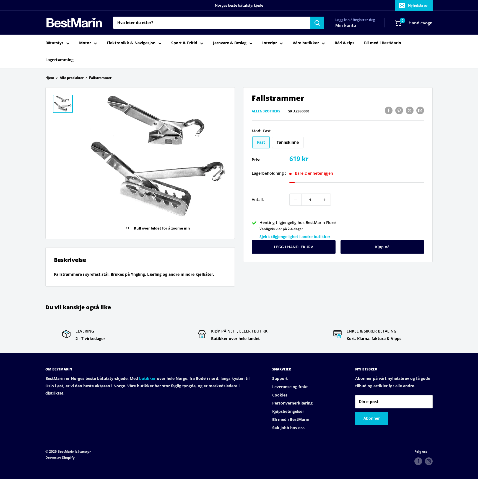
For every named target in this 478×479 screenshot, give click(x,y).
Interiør (269, 43)
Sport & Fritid (184, 43)
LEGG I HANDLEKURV (293, 247)
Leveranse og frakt (290, 386)
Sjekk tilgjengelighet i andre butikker (294, 236)
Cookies (279, 395)
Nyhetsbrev (418, 5)
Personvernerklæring (292, 403)
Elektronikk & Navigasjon (131, 43)
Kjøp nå (382, 247)
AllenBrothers (266, 111)
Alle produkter (72, 77)
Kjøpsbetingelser (288, 411)
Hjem (49, 77)
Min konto (345, 25)
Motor (85, 43)
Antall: (258, 199)
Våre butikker (306, 43)
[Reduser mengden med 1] (295, 200)
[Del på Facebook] (389, 110)
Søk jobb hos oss (288, 427)
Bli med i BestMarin (382, 43)
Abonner (371, 418)
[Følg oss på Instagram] (429, 461)
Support (280, 378)
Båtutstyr (54, 43)
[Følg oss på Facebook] (418, 461)
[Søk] (317, 23)
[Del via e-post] (420, 110)
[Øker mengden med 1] (325, 200)
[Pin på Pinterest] (399, 110)
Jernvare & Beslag (229, 43)
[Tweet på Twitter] (410, 110)
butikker (147, 378)
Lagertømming (59, 59)
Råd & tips (344, 43)
